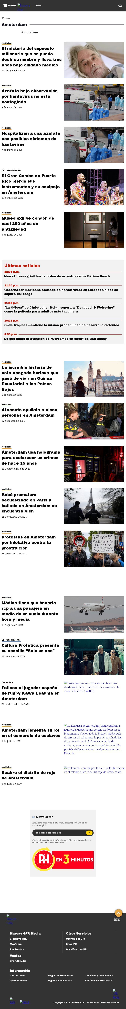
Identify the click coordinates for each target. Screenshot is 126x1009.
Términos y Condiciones (99, 975)
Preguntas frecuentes (60, 975)
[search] (120, 5)
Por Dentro (17, 949)
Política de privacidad (75, 840)
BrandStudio (18, 961)
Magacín (16, 944)
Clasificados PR (76, 949)
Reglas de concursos (59, 980)
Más (38, 5)
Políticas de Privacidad (98, 980)
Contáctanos (17, 975)
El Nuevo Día (18, 939)
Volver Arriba (117, 919)
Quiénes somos (18, 980)
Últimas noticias (22, 266)
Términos (61, 840)
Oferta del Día (75, 939)
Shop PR (71, 944)
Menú (12, 5)
